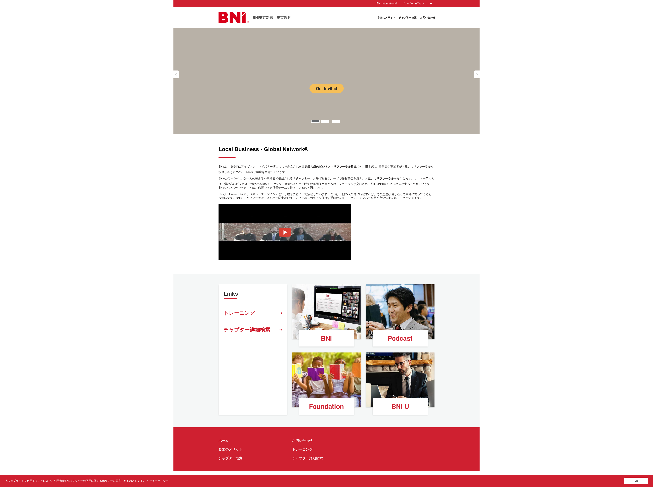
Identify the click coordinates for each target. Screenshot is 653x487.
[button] (176, 74)
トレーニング (239, 312)
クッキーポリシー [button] (158, 480)
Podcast (400, 338)
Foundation (326, 406)
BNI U (400, 406)
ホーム (224, 440)
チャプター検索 (408, 17)
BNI (326, 338)
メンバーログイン (413, 3)
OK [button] (636, 481)
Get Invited (326, 88)
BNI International (386, 3)
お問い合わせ (427, 17)
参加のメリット (386, 17)
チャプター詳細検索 (247, 329)
